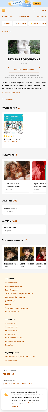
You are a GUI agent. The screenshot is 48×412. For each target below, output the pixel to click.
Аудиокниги (21, 23)
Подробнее (31, 403)
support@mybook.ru (24, 384)
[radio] (4, 136)
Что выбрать (7, 16)
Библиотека (24, 16)
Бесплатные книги (39, 23)
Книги (8, 23)
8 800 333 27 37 (9, 384)
